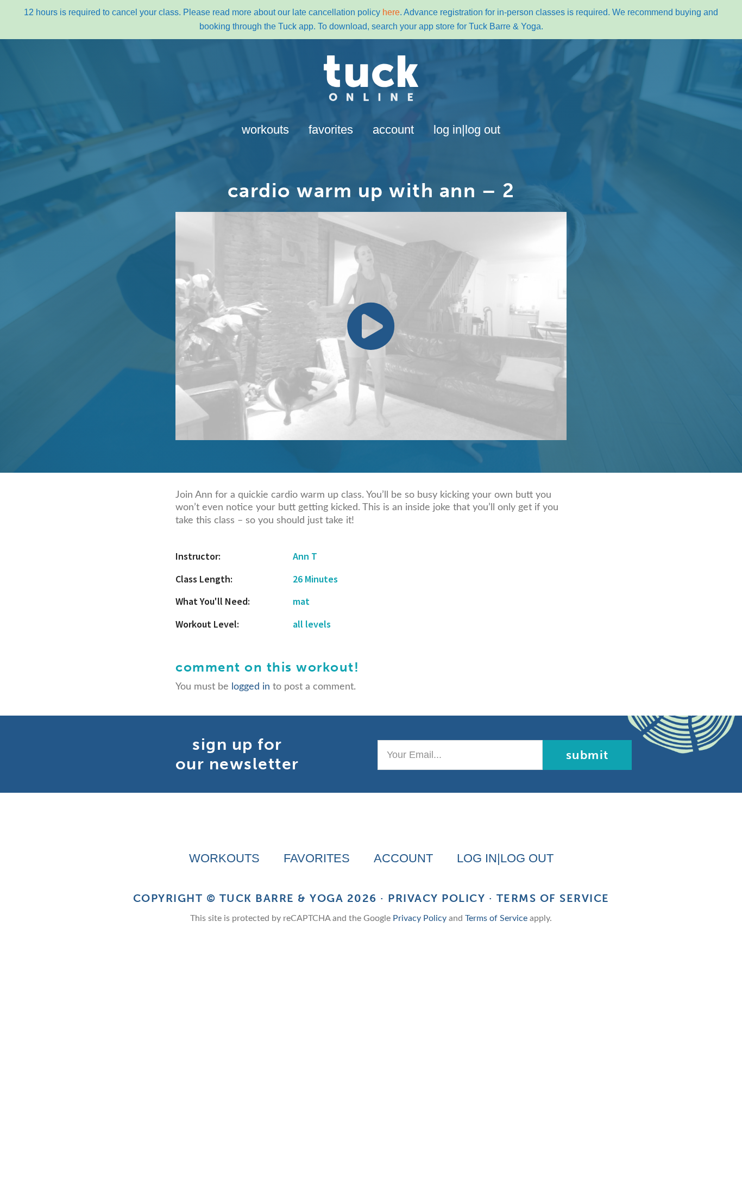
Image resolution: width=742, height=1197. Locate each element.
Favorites (331, 129)
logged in (250, 687)
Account (393, 129)
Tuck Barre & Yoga (281, 898)
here (391, 12)
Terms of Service (552, 898)
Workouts (265, 129)
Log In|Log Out (466, 129)
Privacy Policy (436, 898)
